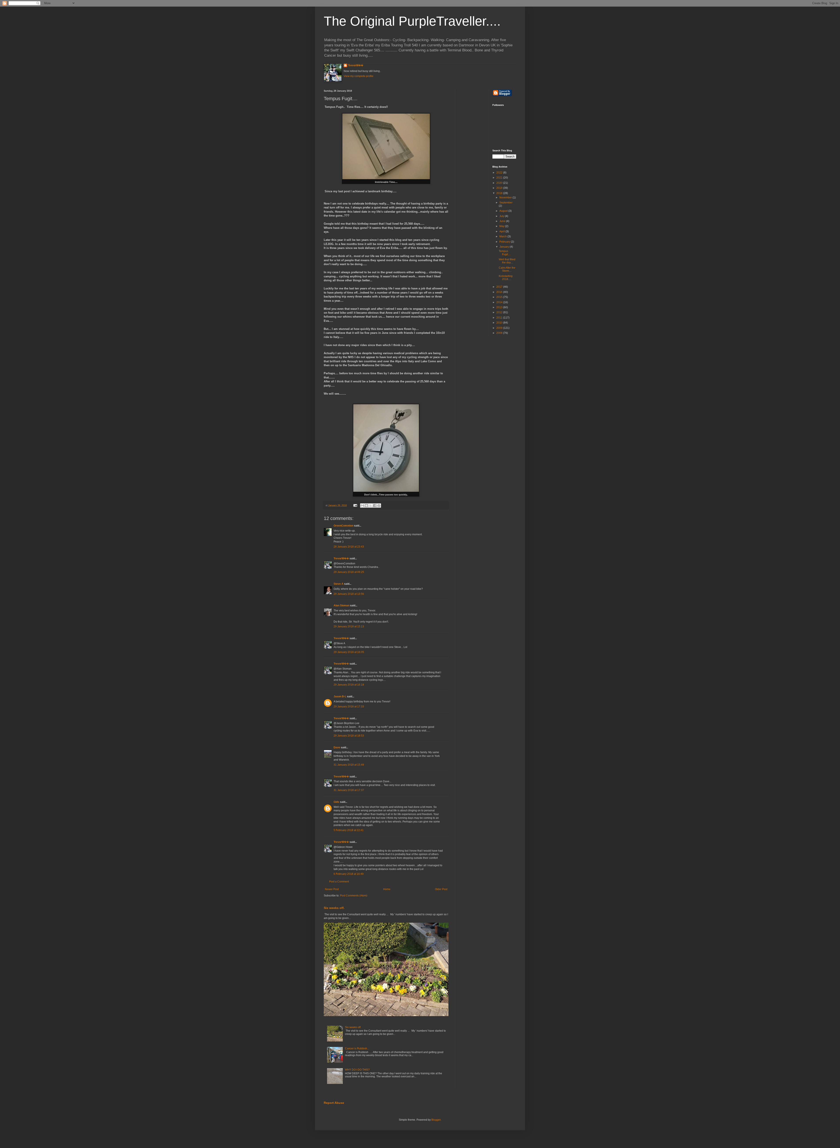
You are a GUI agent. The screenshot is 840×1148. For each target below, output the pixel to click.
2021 (499, 177)
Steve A (338, 583)
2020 (499, 182)
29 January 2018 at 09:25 (349, 572)
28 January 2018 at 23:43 (349, 546)
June (502, 221)
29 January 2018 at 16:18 (349, 684)
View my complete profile (358, 76)
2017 (499, 286)
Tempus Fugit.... (505, 253)
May (502, 226)
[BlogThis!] (366, 505)
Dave (337, 747)
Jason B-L (340, 696)
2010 (499, 322)
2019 (499, 187)
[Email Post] (355, 505)
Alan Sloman (341, 605)
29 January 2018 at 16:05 (349, 652)
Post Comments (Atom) (353, 895)
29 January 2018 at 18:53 (349, 735)
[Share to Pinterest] (379, 505)
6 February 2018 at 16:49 (349, 873)
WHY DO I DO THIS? (357, 1069)
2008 (499, 332)
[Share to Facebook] (375, 505)
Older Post (441, 889)
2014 (499, 302)
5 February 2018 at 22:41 (349, 830)
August (503, 210)
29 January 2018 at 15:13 (349, 626)
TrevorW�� (355, 65)
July (502, 216)
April (502, 231)
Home (386, 889)
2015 (499, 297)
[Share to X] (370, 505)
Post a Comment (339, 881)
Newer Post (332, 889)
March (503, 236)
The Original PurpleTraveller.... (412, 21)
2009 (499, 327)
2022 (499, 172)
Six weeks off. (334, 908)
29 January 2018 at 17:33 (349, 706)
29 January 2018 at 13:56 (349, 593)
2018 (499, 193)
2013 (499, 307)
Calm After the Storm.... (507, 269)
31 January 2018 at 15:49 (349, 764)
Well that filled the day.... (507, 261)
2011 (499, 317)
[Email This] (362, 505)
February (505, 241)
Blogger (436, 1119)
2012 (499, 312)
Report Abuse (334, 1102)
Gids (336, 801)
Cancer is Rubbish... (357, 1048)
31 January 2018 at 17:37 (349, 790)
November (506, 197)
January (504, 246)
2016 (499, 292)
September (506, 202)
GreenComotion (343, 525)
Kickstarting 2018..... (506, 278)
